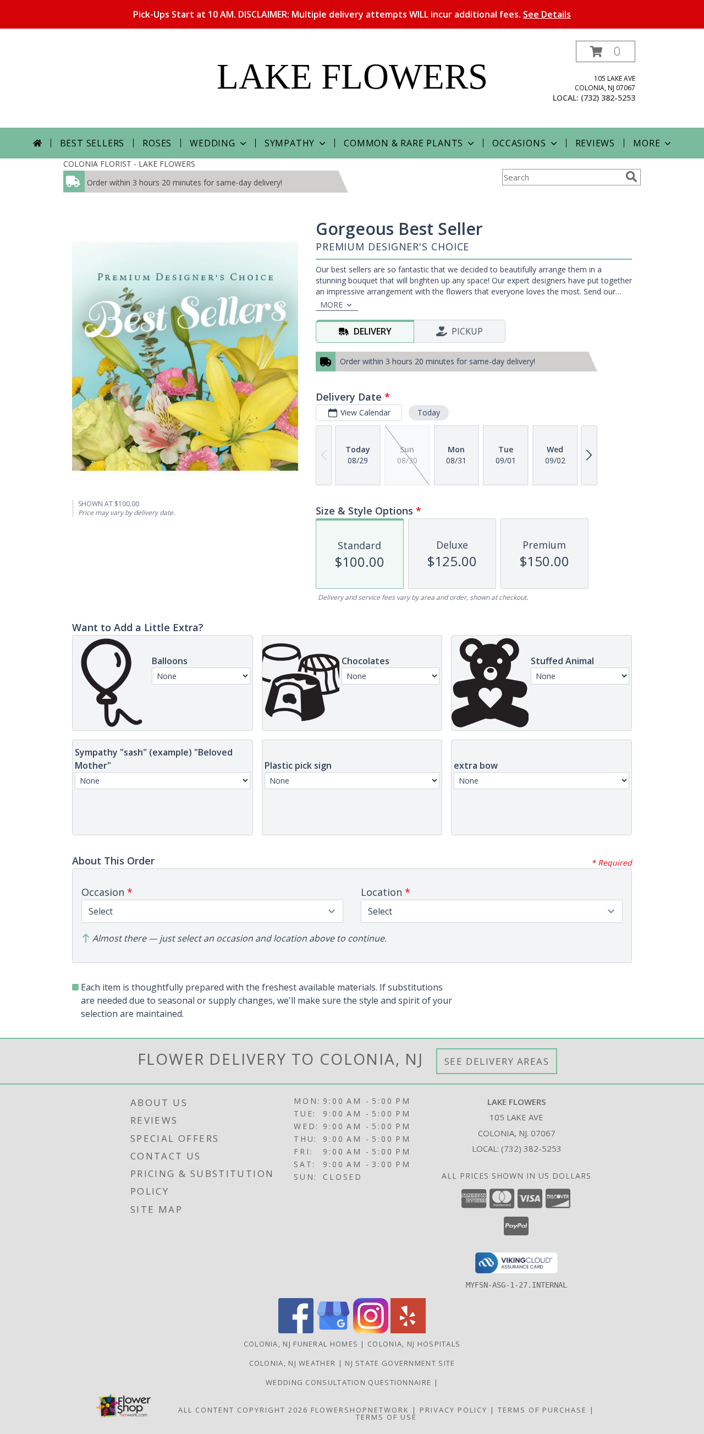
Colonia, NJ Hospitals (413, 1344)
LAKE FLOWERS (352, 76)
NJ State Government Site (400, 1363)
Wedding (212, 143)
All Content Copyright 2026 (243, 1410)
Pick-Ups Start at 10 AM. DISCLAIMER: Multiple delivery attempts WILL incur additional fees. (352, 14)
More (646, 143)
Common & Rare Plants (403, 143)
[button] (605, 51)
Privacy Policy (453, 1410)
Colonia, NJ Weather (292, 1363)
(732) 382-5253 (608, 97)
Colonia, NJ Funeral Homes (301, 1344)
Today (428, 412)
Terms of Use (386, 1417)
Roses (157, 143)
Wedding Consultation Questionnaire (350, 1382)
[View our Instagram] (370, 1330)
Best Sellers (92, 143)
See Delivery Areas (496, 1061)
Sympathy (290, 143)
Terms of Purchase (542, 1410)
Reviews (595, 143)
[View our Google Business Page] (333, 1330)
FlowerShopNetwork (360, 1410)
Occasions (519, 143)
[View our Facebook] (296, 1330)
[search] (631, 177)
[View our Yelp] (408, 1330)
